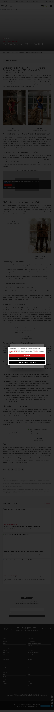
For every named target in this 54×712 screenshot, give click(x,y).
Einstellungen (35, 351)
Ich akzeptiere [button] (27, 355)
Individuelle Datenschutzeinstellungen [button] (27, 362)
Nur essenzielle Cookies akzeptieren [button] (27, 358)
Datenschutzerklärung (13, 351)
